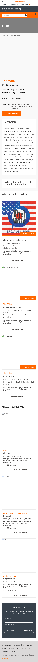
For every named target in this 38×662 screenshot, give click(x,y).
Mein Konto (24, 4)
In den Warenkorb (13, 113)
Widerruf (5, 658)
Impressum (14, 4)
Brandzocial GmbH (8, 652)
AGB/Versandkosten (27, 655)
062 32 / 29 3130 (20, 2)
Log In (33, 4)
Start (3, 36)
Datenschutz (15, 655)
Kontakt (5, 4)
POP (8, 36)
